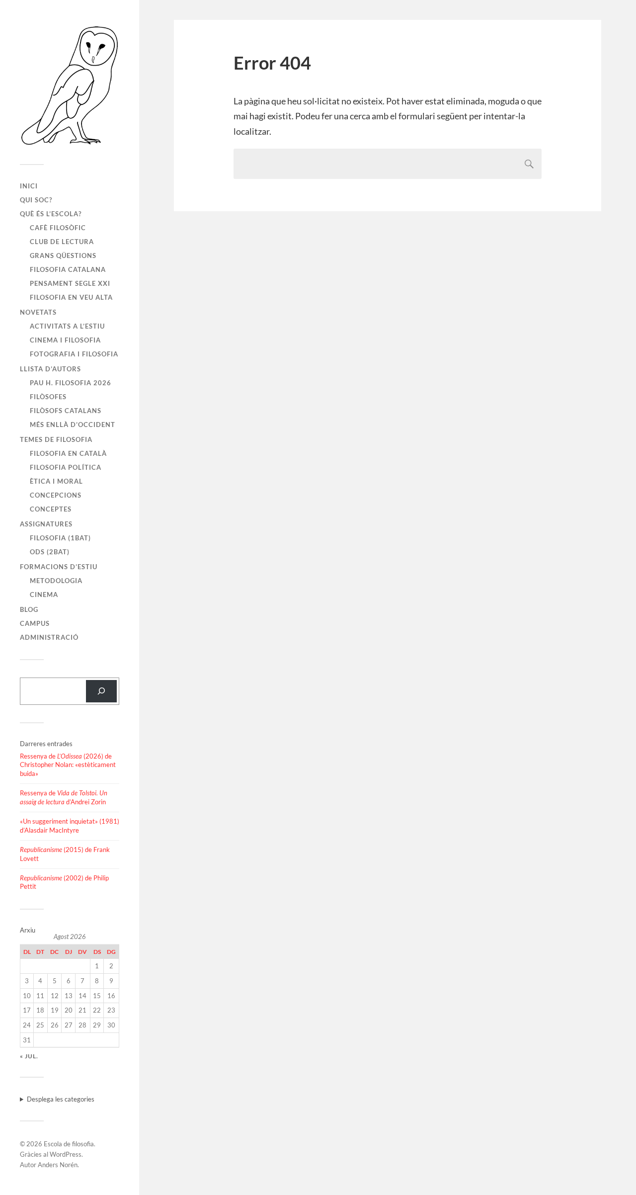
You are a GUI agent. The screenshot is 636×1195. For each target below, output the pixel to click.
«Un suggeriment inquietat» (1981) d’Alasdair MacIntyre (69, 825)
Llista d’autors (50, 369)
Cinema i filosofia (65, 340)
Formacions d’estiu (58, 567)
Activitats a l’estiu (67, 326)
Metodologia (56, 581)
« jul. (29, 1056)
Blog (29, 609)
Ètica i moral (56, 481)
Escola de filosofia (69, 1144)
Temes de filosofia (56, 439)
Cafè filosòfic (58, 228)
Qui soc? (36, 200)
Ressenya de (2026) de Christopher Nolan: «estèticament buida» (68, 765)
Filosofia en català (68, 453)
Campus (35, 623)
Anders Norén (58, 1165)
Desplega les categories (60, 1099)
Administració (49, 637)
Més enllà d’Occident (72, 424)
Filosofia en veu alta (71, 297)
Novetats (38, 312)
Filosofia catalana (68, 269)
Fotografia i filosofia (74, 354)
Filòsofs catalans (65, 411)
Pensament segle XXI (70, 283)
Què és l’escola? (50, 214)
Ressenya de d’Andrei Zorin (63, 797)
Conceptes (51, 509)
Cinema (44, 594)
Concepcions (55, 495)
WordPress (65, 1154)
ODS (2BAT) (50, 552)
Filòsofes (48, 397)
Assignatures (46, 524)
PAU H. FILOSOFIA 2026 (70, 383)
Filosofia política (65, 467)
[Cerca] (101, 691)
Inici (29, 186)
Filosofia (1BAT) (60, 538)
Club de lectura (62, 242)
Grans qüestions (63, 255)
